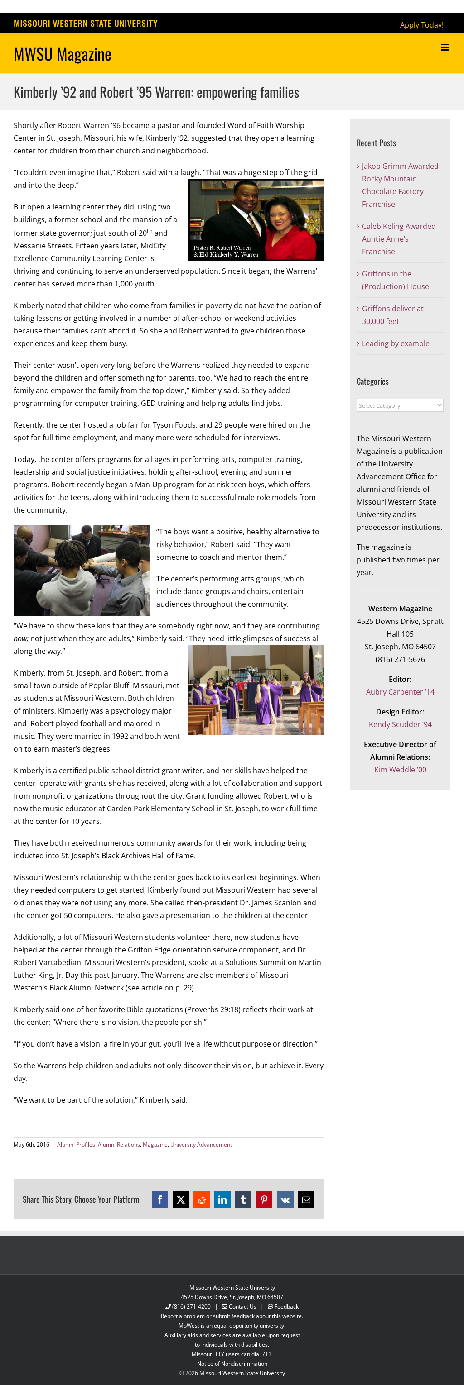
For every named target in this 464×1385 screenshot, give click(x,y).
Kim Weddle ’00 (400, 770)
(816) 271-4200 (191, 1306)
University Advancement (201, 1144)
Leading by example (396, 343)
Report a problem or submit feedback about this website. (232, 1316)
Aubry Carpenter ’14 (400, 692)
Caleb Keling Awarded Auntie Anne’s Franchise (399, 239)
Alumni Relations (119, 1144)
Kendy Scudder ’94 (400, 724)
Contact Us (242, 1306)
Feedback (287, 1306)
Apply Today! (422, 25)
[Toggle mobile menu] (445, 47)
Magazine (155, 1144)
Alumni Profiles (76, 1144)
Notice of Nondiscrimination (232, 1363)
